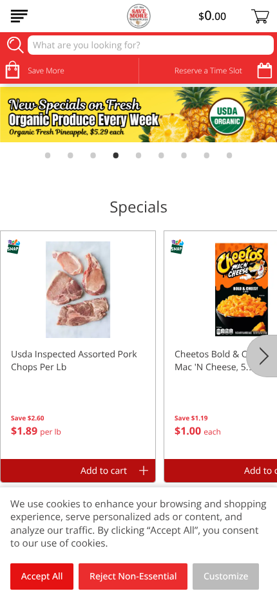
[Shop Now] (19, 16)
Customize (226, 576)
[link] (138, 114)
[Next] (261, 356)
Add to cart (104, 471)
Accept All (42, 576)
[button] (78, 345)
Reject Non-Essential (133, 576)
